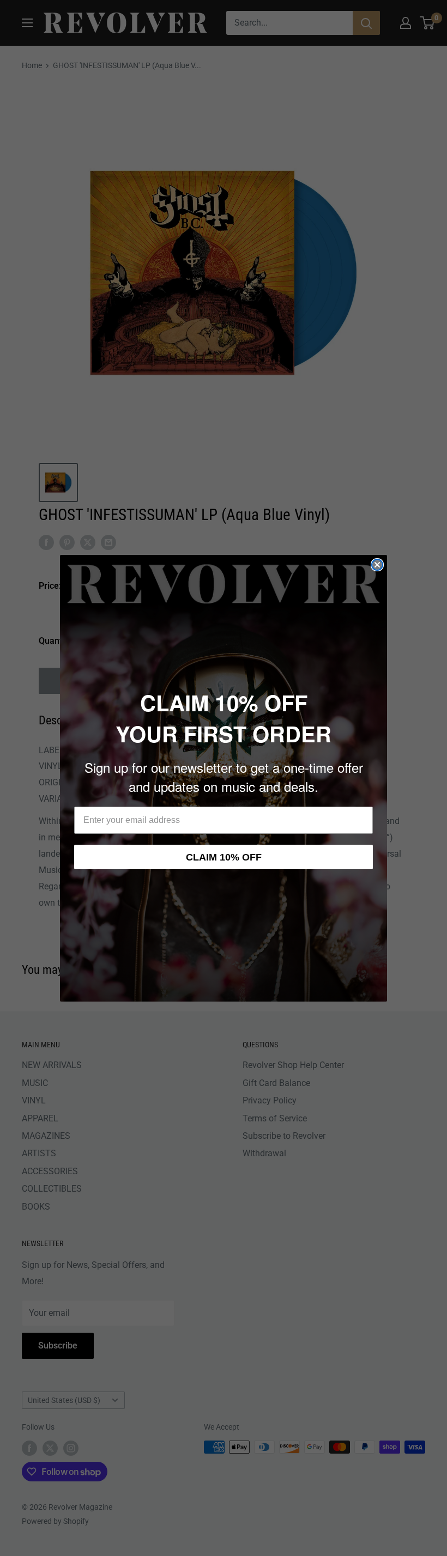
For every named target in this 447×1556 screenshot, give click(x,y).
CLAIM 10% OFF (224, 857)
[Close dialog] (377, 564)
